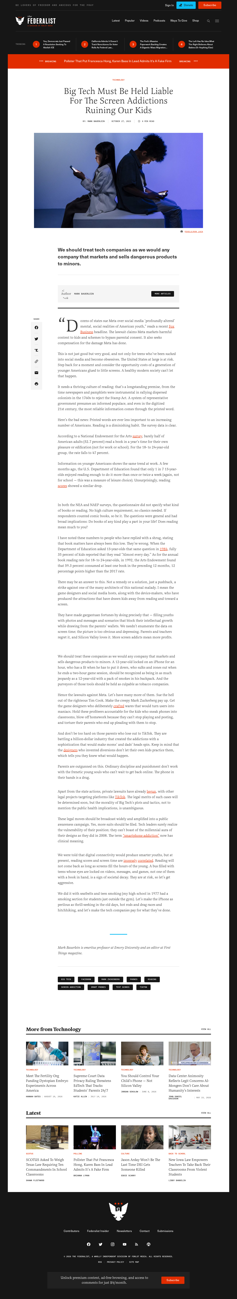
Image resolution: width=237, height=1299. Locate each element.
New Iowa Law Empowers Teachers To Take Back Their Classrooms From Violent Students (189, 1167)
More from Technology (53, 1029)
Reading (152, 979)
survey (137, 436)
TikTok (120, 797)
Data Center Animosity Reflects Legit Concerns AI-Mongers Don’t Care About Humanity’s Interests (189, 1083)
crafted (118, 706)
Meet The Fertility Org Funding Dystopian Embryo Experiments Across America (47, 1083)
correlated (145, 860)
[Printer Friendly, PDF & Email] (36, 384)
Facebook (86, 979)
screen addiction (71, 987)
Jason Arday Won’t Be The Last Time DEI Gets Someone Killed (140, 1165)
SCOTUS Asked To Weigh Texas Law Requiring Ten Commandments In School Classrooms (46, 1167)
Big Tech (66, 979)
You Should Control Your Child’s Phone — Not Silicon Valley (140, 1081)
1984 (163, 549)
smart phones (98, 987)
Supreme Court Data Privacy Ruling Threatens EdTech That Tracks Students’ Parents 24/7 (92, 1083)
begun (151, 791)
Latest (33, 1113)
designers (71, 750)
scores (62, 486)
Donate (188, 5)
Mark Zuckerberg (110, 979)
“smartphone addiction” (141, 835)
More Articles (163, 293)
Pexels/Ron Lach (194, 232)
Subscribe (210, 5)
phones (133, 979)
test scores (122, 987)
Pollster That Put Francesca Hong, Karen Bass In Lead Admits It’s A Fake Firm (94, 1165)
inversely (130, 860)
